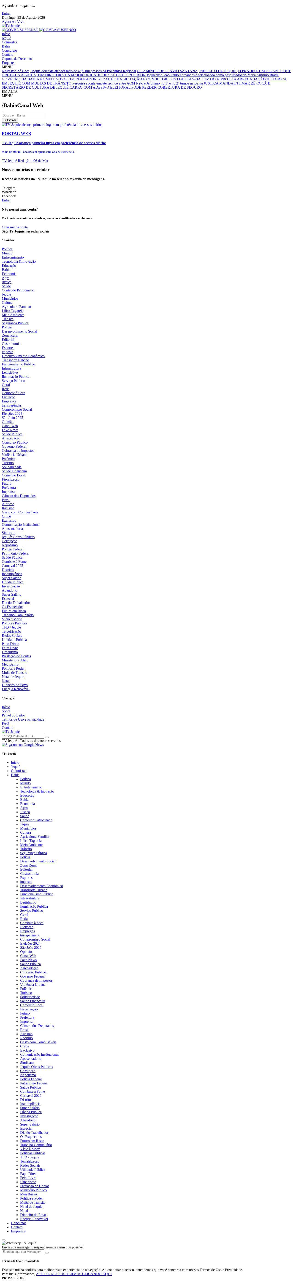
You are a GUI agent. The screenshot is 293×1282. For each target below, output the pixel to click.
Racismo (8, 508)
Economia (9, 274)
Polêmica (8, 459)
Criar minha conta (15, 227)
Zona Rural (10, 335)
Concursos (9, 50)
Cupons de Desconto (17, 59)
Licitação (8, 397)
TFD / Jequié (11, 627)
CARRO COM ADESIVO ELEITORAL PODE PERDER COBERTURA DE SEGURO (136, 87)
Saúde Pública (12, 434)
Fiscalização (10, 479)
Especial (8, 598)
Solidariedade (12, 467)
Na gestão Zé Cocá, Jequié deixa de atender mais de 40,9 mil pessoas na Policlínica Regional (69, 71)
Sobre (6, 711)
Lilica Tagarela (12, 311)
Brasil (6, 500)
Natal (6, 681)
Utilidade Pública (14, 640)
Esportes (8, 348)
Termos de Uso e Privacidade (23, 719)
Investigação (11, 586)
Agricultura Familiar (16, 307)
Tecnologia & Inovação (19, 261)
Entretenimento (13, 257)
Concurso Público (15, 442)
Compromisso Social (17, 409)
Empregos (9, 401)
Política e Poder (13, 668)
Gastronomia (11, 344)
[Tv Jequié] (11, 26)
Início (6, 34)
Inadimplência (12, 574)
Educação (9, 265)
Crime (6, 516)
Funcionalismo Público (18, 364)
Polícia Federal (12, 549)
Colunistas (9, 42)
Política (7, 249)
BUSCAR (10, 120)
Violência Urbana (14, 455)
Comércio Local (13, 475)
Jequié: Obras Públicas (18, 537)
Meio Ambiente (13, 315)
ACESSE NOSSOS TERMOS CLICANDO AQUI (74, 1274)
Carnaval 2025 (12, 566)
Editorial (8, 339)
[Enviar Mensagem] (47, 1252)
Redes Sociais (12, 635)
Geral (6, 385)
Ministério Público (15, 660)
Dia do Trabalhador (16, 603)
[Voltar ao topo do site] (3, 1240)
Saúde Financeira (14, 471)
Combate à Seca (13, 393)
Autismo (8, 504)
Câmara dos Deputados (18, 496)
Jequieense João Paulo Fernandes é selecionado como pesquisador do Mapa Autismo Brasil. (212, 75)
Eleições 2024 (12, 413)
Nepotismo (10, 545)
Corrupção (9, 541)
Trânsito (8, 319)
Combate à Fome (14, 561)
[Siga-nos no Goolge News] (23, 745)
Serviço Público (13, 381)
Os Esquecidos (12, 607)
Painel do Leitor (13, 715)
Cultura (7, 302)
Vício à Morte (12, 619)
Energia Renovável (16, 689)
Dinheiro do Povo (15, 685)
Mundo (7, 253)
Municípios (10, 298)
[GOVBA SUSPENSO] (39, 30)
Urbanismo (10, 652)
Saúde (6, 286)
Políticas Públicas (14, 623)
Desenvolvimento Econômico (23, 356)
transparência (11, 405)
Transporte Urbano (15, 360)
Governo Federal (14, 446)
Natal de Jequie (13, 677)
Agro (5, 278)
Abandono (9, 590)
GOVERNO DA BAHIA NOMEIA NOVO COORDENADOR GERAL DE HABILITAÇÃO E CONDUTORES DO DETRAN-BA (101, 79)
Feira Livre (10, 648)
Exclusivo (9, 520)
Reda (5, 389)
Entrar (6, 13)
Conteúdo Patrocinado (18, 290)
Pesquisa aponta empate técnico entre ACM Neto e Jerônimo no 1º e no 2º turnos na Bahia (137, 83)
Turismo (8, 463)
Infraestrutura (11, 368)
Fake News (10, 430)
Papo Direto (10, 644)
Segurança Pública (15, 323)
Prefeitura (9, 487)
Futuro (6, 483)
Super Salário (11, 578)
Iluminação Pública (16, 376)
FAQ (5, 723)
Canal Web (10, 426)
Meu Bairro (10, 664)
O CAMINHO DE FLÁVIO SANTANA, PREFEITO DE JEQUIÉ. (187, 71)
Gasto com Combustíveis (20, 512)
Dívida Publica (12, 582)
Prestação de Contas (16, 656)
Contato (7, 54)
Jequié (6, 38)
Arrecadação (11, 438)
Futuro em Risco (14, 611)
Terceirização (11, 631)
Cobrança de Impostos (18, 450)
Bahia (6, 46)
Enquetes (8, 63)
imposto (7, 352)
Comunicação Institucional (21, 524)
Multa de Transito (14, 672)
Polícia (7, 327)
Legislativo (10, 372)
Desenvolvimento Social (19, 331)
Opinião (8, 422)
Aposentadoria (12, 529)
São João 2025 (12, 418)
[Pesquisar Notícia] (47, 737)
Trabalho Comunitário (18, 615)
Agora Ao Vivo (13, 22)
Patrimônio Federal (15, 553)
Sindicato (8, 533)
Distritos (8, 570)
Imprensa (8, 492)
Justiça (6, 282)
